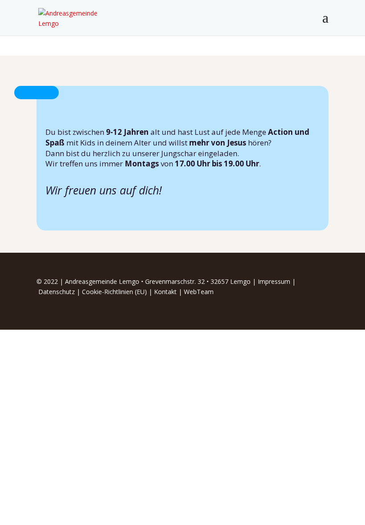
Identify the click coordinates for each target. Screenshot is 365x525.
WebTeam (199, 291)
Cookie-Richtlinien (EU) (114, 291)
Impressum (274, 281)
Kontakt (165, 291)
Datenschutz (56, 291)
